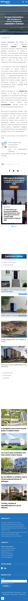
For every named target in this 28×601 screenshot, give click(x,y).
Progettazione (7, 375)
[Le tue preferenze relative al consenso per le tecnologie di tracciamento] (2, 598)
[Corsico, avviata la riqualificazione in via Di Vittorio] (14, 492)
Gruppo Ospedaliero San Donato (12, 42)
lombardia (7, 164)
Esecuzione (6, 378)
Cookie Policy (21, 594)
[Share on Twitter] (13, 171)
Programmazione (7, 372)
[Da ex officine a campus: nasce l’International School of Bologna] (14, 465)
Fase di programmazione (10, 259)
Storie (7, 206)
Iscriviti (6, 586)
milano (18, 164)
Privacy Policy (11, 583)
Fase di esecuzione (8, 264)
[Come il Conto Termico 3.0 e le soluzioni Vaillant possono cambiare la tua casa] (14, 304)
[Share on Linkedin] (17, 171)
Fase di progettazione (9, 262)
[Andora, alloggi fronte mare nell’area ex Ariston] (14, 329)
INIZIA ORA (14, 187)
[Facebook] (2, 568)
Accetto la (5, 583)
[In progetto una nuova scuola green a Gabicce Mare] (14, 417)
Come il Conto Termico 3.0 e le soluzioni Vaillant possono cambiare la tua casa (13, 314)
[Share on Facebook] (9, 171)
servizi (13, 164)
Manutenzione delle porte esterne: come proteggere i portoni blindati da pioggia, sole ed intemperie (14, 289)
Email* (3, 579)
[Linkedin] (5, 568)
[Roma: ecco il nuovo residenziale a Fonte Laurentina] (14, 354)
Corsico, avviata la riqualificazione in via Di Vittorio (11, 505)
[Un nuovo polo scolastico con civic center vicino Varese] (14, 441)
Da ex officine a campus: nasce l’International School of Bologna (14, 479)
